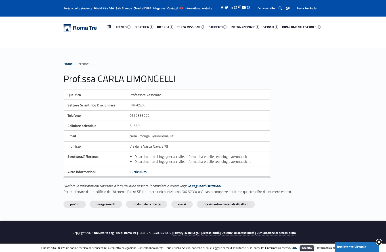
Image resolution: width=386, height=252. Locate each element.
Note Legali (192, 232)
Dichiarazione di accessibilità (276, 232)
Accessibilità (211, 232)
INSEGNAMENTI (105, 204)
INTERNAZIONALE (243, 27)
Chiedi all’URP (142, 8)
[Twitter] (226, 6)
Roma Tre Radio (307, 8)
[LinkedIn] (231, 6)
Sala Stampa (124, 8)
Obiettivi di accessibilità (238, 232)
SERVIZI (268, 27)
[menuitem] (109, 27)
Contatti (172, 8)
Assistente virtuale (351, 246)
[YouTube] (244, 6)
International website (198, 8)
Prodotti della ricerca (147, 204)
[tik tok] (239, 6)
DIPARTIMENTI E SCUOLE (299, 27)
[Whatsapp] (248, 6)
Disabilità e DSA (104, 8)
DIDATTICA (142, 27)
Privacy (178, 232)
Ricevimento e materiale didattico (225, 204)
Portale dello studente (77, 8)
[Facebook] (222, 6)
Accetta (307, 248)
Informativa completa (331, 248)
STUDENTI (216, 27)
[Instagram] (235, 6)
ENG (294, 248)
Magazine (159, 8)
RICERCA (163, 27)
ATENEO (121, 27)
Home (109, 27)
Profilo (74, 204)
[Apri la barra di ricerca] (273, 8)
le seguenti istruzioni (204, 185)
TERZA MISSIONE (189, 27)
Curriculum (138, 171)
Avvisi (182, 204)
